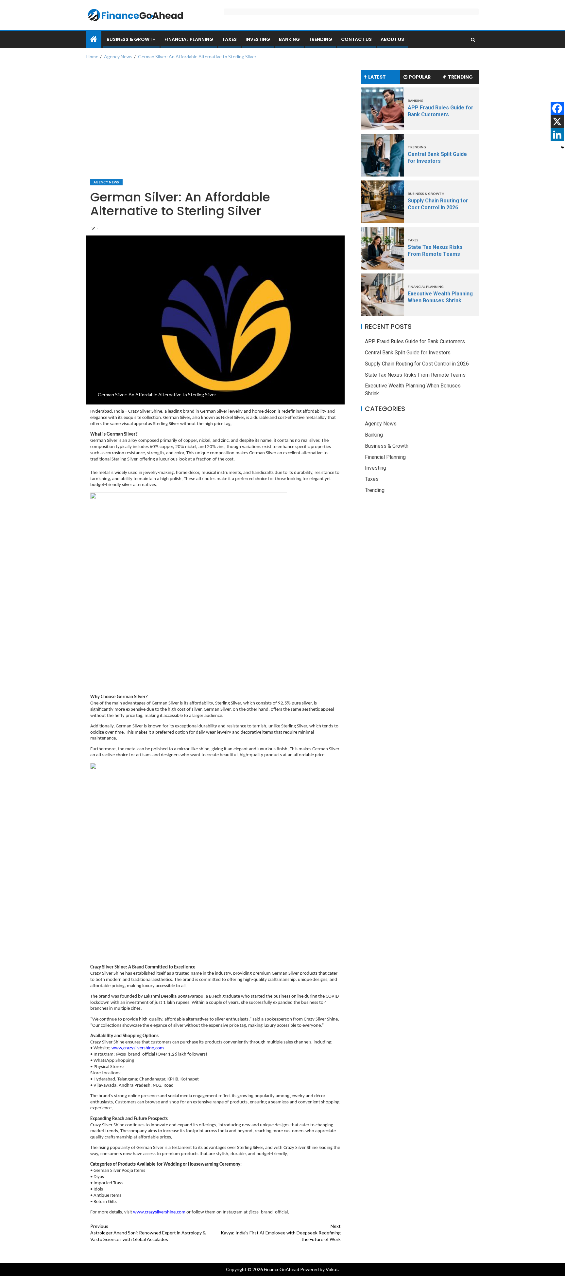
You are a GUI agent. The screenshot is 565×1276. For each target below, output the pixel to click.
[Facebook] (557, 108)
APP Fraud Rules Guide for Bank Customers (415, 341)
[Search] (473, 39)
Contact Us (356, 39)
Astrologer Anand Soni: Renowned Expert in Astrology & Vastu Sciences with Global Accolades (148, 1232)
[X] (557, 121)
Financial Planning (188, 39)
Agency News (106, 182)
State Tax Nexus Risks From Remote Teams (415, 375)
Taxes (229, 39)
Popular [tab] (420, 77)
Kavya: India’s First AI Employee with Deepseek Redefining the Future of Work (281, 1232)
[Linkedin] (557, 134)
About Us (392, 39)
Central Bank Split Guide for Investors (408, 352)
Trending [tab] (460, 77)
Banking (289, 39)
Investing (258, 39)
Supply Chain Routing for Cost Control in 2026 (417, 364)
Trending (320, 39)
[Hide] (562, 147)
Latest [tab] (377, 77)
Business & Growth (131, 39)
